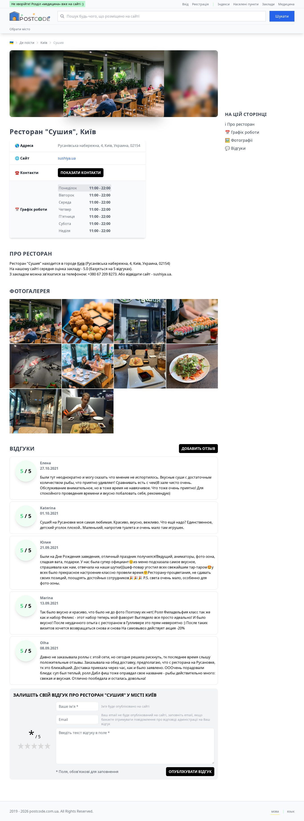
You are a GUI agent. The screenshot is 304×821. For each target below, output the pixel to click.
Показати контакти (81, 172)
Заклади (268, 4)
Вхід (185, 4)
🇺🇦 (11, 42)
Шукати (282, 16)
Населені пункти (246, 4)
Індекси (224, 4)
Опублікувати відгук (190, 771)
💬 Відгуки (235, 148)
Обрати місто (20, 29)
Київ (44, 42)
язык (290, 811)
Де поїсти (27, 42)
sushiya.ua (67, 158)
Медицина (286, 4)
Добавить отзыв (198, 448)
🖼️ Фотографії (239, 140)
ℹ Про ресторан (239, 124)
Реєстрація (200, 4)
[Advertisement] (259, 78)
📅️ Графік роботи (242, 132)
